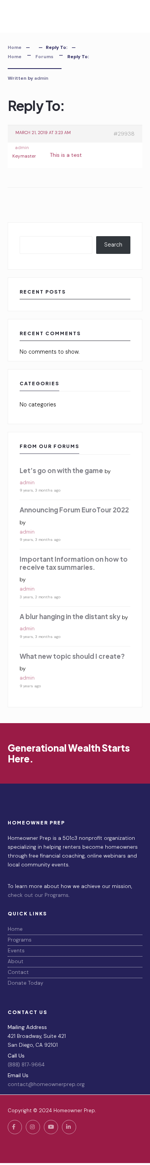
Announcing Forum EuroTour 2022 (74, 510)
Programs (20, 940)
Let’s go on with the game (61, 470)
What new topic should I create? (72, 656)
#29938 (124, 133)
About (15, 961)
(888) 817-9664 (26, 1064)
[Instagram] (33, 1127)
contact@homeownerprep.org (46, 1084)
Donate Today (25, 983)
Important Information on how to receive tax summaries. (74, 563)
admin (41, 78)
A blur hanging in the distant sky (70, 616)
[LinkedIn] (69, 1127)
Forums (44, 57)
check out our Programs (38, 895)
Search (113, 244)
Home (15, 47)
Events (16, 950)
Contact (18, 972)
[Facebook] (15, 1127)
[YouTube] (51, 1127)
